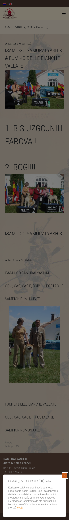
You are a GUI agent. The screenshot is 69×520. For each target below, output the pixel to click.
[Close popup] (64, 475)
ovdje (20, 507)
